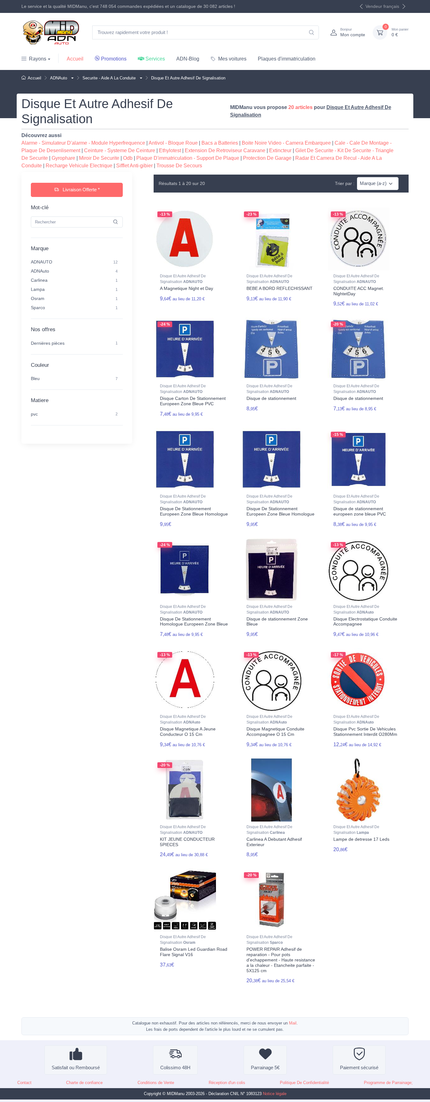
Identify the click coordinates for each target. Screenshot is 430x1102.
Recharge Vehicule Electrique (79, 165)
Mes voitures (232, 58)
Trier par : (344, 183)
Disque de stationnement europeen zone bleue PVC (359, 511)
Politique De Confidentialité (304, 1082)
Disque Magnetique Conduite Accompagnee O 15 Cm (275, 731)
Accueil (75, 58)
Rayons (37, 58)
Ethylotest (170, 150)
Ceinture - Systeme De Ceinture (119, 150)
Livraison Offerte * (80, 189)
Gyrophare (63, 158)
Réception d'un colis (227, 1082)
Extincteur (280, 150)
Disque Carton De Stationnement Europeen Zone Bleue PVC (193, 401)
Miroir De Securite (99, 158)
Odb (128, 158)
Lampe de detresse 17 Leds (361, 839)
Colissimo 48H (175, 1067)
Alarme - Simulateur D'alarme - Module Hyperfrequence (83, 143)
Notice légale (274, 1093)
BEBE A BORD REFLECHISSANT (279, 288)
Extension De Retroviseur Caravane (225, 150)
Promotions (114, 58)
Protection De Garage (267, 158)
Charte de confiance (84, 1082)
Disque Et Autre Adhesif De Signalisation (183, 279)
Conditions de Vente (156, 1082)
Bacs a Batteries (219, 143)
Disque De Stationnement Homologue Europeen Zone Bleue (194, 621)
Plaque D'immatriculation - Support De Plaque (187, 158)
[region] (77, 284)
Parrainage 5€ (265, 1067)
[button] (72, 78)
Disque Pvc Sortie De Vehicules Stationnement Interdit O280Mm (365, 731)
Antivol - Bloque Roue (173, 143)
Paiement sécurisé (359, 1067)
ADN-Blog (187, 58)
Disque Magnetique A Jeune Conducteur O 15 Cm (188, 731)
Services (155, 58)
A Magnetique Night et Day (186, 288)
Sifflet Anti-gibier (134, 165)
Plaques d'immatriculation (286, 58)
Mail (293, 1023)
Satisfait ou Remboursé (76, 1067)
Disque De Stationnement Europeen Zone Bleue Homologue (194, 511)
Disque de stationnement (271, 398)
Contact (24, 1082)
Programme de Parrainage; (388, 1082)
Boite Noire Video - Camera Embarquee (286, 143)
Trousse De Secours (179, 165)
